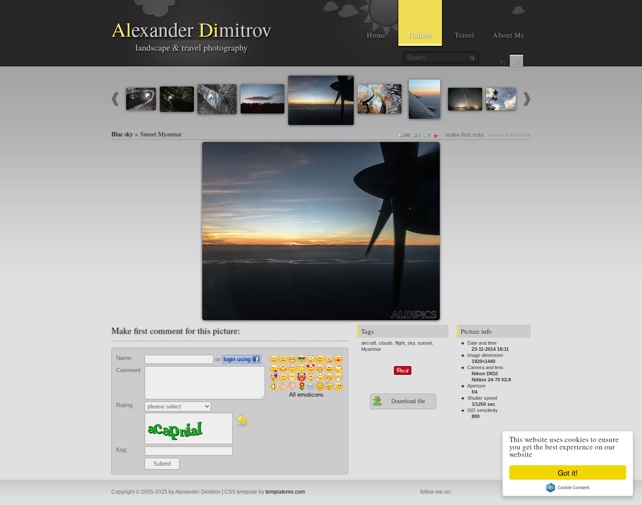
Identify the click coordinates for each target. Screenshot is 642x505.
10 (528, 134)
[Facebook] (458, 492)
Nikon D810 (485, 373)
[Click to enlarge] (212, 152)
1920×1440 (483, 361)
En (516, 61)
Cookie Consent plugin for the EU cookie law (568, 487)
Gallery (420, 34)
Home (376, 34)
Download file (408, 401)
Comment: (129, 370)
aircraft (368, 343)
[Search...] (472, 57)
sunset (425, 343)
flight (400, 343)
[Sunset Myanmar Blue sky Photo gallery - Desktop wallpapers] (321, 231)
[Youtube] (477, 492)
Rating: (125, 405)
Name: (124, 358)
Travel (464, 34)
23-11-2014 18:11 (490, 349)
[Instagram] (467, 492)
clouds (386, 343)
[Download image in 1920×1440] (430, 152)
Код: (122, 449)
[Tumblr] (496, 492)
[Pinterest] (487, 492)
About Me (509, 34)
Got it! (568, 472)
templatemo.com (285, 492)
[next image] (527, 104)
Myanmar (371, 349)
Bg (503, 61)
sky (411, 343)
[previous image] (114, 104)
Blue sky (122, 134)
